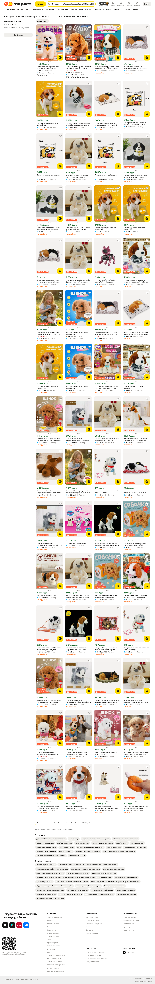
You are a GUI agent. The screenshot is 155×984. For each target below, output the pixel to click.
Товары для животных (55, 961)
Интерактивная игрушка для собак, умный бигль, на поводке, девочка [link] (107, 67)
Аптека (49, 939)
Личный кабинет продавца (95, 952)
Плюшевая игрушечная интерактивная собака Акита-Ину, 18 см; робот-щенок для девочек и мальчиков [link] (78, 439)
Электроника (51, 930)
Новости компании (129, 917)
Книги (49, 952)
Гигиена (50, 927)
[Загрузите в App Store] (5, 927)
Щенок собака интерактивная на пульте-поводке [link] (106, 753)
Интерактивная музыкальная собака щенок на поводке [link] (107, 492)
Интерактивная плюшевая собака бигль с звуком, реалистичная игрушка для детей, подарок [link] (135, 176)
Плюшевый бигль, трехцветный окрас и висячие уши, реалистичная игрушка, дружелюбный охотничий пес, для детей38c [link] (49, 333)
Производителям (129, 924)
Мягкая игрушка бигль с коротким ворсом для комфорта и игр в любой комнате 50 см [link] (78, 596)
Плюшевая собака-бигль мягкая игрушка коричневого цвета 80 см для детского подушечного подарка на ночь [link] (49, 492)
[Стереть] (93, 4)
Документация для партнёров (96, 958)
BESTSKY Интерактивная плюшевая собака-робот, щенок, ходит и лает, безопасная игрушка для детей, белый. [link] (136, 753)
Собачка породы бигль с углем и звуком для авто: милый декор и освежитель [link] (106, 333)
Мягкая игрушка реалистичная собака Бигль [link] (47, 124)
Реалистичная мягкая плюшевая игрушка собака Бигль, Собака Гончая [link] (77, 649)
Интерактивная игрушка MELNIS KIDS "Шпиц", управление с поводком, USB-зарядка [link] (48, 68)
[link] (51, 839)
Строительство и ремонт (56, 965)
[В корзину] (60, 57)
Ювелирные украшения (55, 971)
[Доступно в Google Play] (12, 927)
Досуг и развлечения (54, 917)
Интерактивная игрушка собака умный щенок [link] (77, 333)
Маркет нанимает (129, 930)
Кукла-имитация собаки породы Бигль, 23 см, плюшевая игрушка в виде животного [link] (106, 544)
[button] (42, 21)
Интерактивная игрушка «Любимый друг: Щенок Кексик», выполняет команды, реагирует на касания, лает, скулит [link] (78, 68)
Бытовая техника (53, 924)
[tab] (10, 9)
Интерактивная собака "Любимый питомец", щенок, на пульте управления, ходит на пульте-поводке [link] (49, 649)
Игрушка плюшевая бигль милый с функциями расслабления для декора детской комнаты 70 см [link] (78, 281)
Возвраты (89, 930)
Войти (146, 4)
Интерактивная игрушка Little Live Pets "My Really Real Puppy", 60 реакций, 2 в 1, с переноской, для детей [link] (106, 387)
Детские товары (53, 968)
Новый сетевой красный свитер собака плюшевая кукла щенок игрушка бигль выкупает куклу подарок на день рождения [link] (77, 753)
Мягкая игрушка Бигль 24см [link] (46, 595)
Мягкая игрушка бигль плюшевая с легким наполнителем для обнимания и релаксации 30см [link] (107, 439)
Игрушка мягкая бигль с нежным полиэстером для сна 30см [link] (77, 176)
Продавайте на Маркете (94, 955)
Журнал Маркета (92, 933)
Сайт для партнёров (93, 962)
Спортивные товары (54, 958)
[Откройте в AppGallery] (19, 927)
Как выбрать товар (92, 917)
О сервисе (89, 927)
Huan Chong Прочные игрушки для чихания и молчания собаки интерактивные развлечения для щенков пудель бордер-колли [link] (136, 807)
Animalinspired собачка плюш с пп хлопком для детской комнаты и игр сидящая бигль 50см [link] (136, 439)
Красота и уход (52, 943)
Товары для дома (53, 936)
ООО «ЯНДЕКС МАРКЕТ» (143, 978)
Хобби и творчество (54, 946)
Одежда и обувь (53, 933)
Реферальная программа (131, 920)
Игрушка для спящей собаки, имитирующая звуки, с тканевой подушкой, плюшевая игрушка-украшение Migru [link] (106, 124)
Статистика (9, 980)
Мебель (50, 920)
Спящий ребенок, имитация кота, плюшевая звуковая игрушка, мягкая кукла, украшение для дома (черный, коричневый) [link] (107, 649)
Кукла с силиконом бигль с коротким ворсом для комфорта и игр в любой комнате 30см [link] (135, 701)
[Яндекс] (149, 981)
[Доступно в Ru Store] (26, 927)
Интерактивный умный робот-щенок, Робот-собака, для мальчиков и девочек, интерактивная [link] (105, 281)
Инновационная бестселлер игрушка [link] (133, 387)
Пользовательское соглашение (27, 980)
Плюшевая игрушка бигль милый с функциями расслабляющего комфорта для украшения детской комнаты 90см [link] (78, 229)
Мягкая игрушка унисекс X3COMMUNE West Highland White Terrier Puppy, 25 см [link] (106, 807)
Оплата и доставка (92, 920)
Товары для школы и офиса (56, 955)
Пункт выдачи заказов (130, 927)
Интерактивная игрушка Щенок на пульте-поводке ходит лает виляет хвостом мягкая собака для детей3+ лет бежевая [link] (49, 439)
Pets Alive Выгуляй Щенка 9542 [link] (76, 543)
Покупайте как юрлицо (94, 924)
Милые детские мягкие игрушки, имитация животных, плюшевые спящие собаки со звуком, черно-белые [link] (135, 492)
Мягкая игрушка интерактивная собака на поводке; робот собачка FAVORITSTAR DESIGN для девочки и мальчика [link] (136, 281)
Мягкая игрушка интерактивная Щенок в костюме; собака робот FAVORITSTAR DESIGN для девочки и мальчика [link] (49, 807)
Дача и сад (51, 949)
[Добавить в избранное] (60, 27)
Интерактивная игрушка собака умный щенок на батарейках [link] (135, 544)
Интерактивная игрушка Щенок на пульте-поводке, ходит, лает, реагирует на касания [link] (49, 701)
